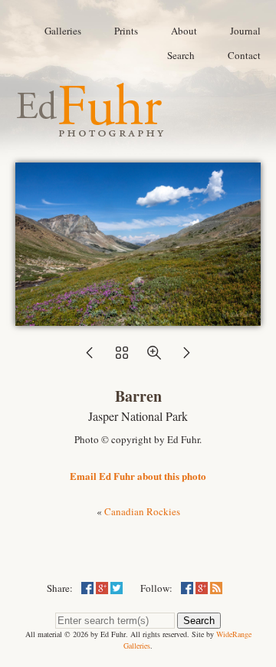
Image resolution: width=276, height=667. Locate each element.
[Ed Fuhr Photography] (90, 130)
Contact (244, 55)
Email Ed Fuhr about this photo (138, 475)
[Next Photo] (186, 357)
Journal (245, 31)
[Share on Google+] (102, 588)
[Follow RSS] (216, 588)
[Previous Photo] (89, 357)
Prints (126, 31)
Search (181, 55)
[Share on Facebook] (87, 588)
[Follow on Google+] (202, 588)
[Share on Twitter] (116, 588)
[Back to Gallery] (138, 318)
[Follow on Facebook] (187, 588)
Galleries (62, 31)
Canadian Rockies (142, 511)
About (184, 31)
